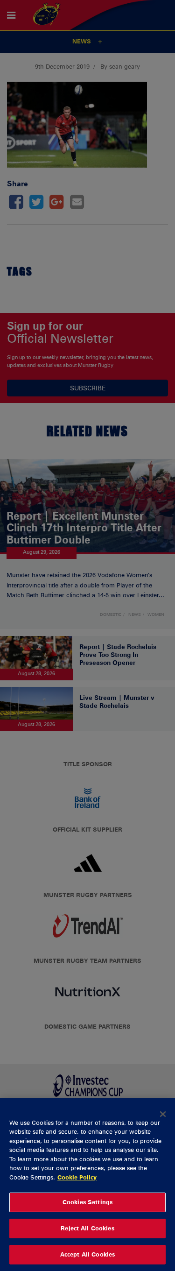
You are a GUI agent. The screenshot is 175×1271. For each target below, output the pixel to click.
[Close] (163, 1114)
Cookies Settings (87, 1202)
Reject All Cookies (87, 1228)
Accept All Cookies (87, 1254)
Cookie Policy (77, 1177)
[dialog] (87, 1184)
